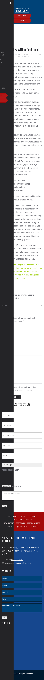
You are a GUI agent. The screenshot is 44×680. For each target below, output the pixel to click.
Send (4, 506)
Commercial (17, 519)
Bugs (23, 516)
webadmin (14, 55)
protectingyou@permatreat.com (18, 563)
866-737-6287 (22, 11)
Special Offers (33, 523)
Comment (5, 326)
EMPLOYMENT (22, 15)
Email (4, 368)
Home (9, 516)
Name (4, 359)
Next (41, 305)
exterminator (23, 295)
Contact (34, 526)
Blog (26, 526)
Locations (10, 526)
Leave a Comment (24, 56)
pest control (14, 298)
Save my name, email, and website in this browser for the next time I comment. (19, 389)
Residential (33, 516)
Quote (22, 20)
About (16, 516)
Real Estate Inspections (14, 523)
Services (28, 519)
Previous (4, 305)
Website (5, 377)
